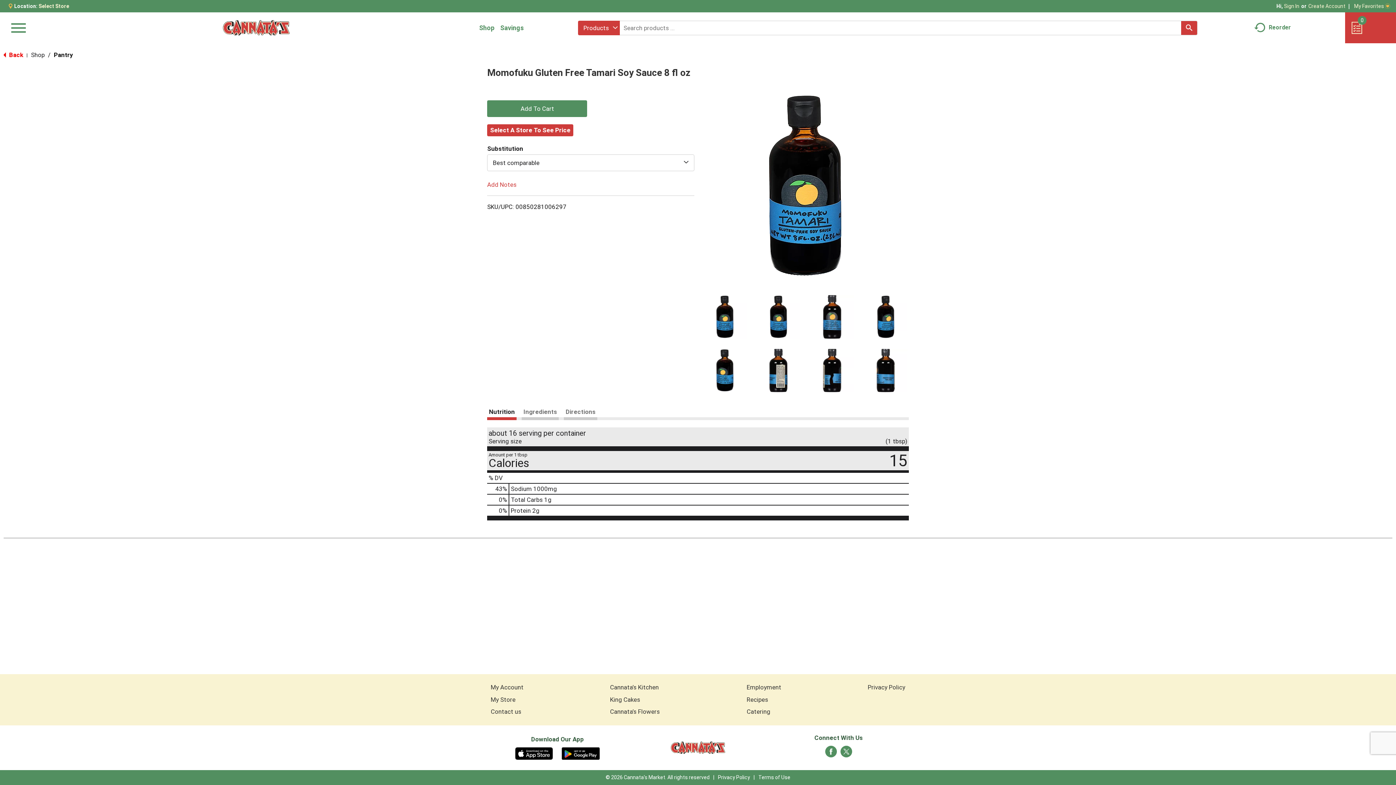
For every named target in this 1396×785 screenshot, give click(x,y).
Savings (512, 28)
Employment (764, 687)
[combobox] (599, 28)
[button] (725, 317)
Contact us (506, 711)
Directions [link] (580, 411)
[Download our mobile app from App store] (534, 753)
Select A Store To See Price (530, 130)
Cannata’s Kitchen (634, 687)
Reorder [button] (1280, 27)
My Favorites (1369, 6)
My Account (507, 687)
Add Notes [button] (502, 184)
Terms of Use (774, 777)
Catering (758, 711)
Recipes (757, 699)
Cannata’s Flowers (635, 711)
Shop (486, 28)
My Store (503, 699)
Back (15, 55)
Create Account (1326, 6)
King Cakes (625, 699)
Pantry (63, 55)
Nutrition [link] (502, 411)
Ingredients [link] (540, 411)
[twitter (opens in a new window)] (846, 753)
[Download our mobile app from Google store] (581, 753)
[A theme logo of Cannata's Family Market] (256, 27)
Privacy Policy (886, 687)
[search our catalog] (1189, 28)
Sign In (1291, 6)
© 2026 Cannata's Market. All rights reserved (658, 777)
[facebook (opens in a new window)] (831, 753)
